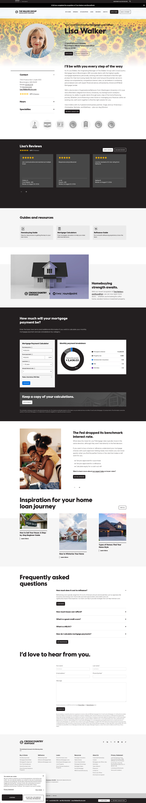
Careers (95, 760)
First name (59, 666)
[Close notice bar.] (144, 5)
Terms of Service (90, 705)
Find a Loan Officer (97, 772)
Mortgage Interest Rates (25, 760)
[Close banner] (43, 775)
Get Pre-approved (79, 476)
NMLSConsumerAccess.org (81, 770)
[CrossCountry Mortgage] (25, 12)
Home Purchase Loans (25, 766)
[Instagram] (114, 742)
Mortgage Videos (79, 766)
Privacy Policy (81, 705)
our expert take (98, 471)
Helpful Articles (78, 760)
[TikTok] (125, 742)
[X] (111, 742)
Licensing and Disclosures (117, 768)
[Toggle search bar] (130, 1)
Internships (95, 764)
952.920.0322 (27, 87)
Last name (96, 666)
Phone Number (97, 673)
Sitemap (54, 795)
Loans (91, 11)
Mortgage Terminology (80, 764)
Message (59, 681)
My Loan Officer (84, 11)
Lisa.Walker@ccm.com (28, 89)
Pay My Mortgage (79, 768)
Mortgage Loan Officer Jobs (100, 762)
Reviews (36, 94)
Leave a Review (108, 150)
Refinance (75, 11)
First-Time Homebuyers (25, 764)
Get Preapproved (62, 642)
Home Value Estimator (80, 762)
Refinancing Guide (42, 757)
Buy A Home (68, 11)
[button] (37, 75)
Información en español (98, 774)
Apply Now (114, 11)
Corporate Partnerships (98, 757)
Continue (12, 797)
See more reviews (120, 150)
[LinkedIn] (107, 742)
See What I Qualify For (81, 53)
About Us (105, 11)
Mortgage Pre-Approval (26, 762)
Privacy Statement (9, 789)
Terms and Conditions (116, 770)
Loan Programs (60, 764)
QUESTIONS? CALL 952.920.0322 (120, 1)
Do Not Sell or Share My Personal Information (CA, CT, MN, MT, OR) (118, 764)
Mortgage (17, 1)
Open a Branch (96, 766)
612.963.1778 (29, 85)
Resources (98, 11)
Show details (39, 790)
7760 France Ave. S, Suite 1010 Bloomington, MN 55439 (30, 81)
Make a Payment (125, 11)
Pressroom (95, 768)
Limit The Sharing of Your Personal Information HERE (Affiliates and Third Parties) (117, 759)
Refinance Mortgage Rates (44, 760)
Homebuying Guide (24, 757)
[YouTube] (118, 742)
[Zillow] (122, 742)
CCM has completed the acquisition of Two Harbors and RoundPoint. (73, 5)
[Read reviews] (24, 94)
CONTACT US (60, 709)
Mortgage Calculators (80, 757)
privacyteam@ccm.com (66, 724)
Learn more (60, 603)
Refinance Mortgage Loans (44, 762)
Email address (60, 673)
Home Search (25, 1)
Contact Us (95, 770)
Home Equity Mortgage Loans (63, 762)
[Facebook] (103, 742)
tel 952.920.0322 (65, 800)
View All (122, 507)
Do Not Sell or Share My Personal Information (33, 798)
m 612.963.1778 (54, 800)
